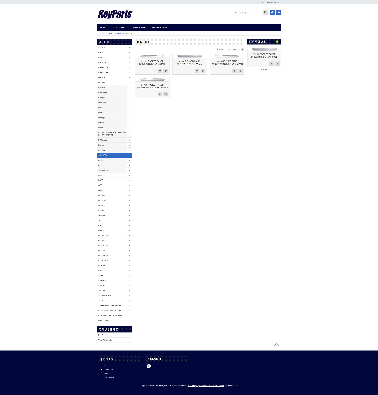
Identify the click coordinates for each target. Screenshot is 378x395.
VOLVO (101, 300)
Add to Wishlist (160, 71)
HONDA (101, 195)
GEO (100, 185)
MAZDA (101, 230)
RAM (100, 270)
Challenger (102, 92)
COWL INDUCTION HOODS (109, 310)
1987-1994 (102, 155)
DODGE (110, 33)
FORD (100, 180)
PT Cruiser (102, 140)
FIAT (100, 175)
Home (102, 33)
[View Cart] (278, 12)
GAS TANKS (103, 320)
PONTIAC (102, 265)
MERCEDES (103, 235)
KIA (99, 225)
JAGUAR (102, 215)
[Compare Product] (272, 12)
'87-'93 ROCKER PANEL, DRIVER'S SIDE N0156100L (152, 62)
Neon (100, 127)
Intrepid (101, 122)
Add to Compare (165, 71)
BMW (100, 52)
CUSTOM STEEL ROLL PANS (110, 315)
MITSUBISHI (103, 245)
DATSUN (102, 77)
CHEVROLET (103, 67)
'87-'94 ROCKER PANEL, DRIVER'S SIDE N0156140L (190, 62)
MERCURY (102, 240)
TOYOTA (101, 290)
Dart (100, 112)
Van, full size (103, 170)
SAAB (100, 275)
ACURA (101, 47)
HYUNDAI (102, 200)
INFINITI (101, 205)
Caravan (101, 87)
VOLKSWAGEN (104, 295)
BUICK (101, 57)
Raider (101, 145)
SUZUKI (101, 285)
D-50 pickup (103, 102)
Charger (101, 97)
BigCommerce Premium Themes (210, 385)
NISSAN (101, 250)
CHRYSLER (103, 72)
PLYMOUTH (103, 260)
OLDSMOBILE (104, 255)
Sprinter (101, 160)
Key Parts (102, 335)
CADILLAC (102, 62)
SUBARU (102, 280)
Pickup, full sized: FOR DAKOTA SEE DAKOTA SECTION (113, 133)
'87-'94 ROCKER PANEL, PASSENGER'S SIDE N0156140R (152, 86)
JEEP (100, 220)
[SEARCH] (265, 12)
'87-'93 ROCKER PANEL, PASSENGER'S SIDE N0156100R (227, 62)
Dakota (101, 107)
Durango (101, 117)
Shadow (118, 33)
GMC (100, 190)
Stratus (101, 165)
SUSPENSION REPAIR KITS (109, 305)
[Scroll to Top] (277, 345)
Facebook (149, 366)
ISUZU (101, 210)
